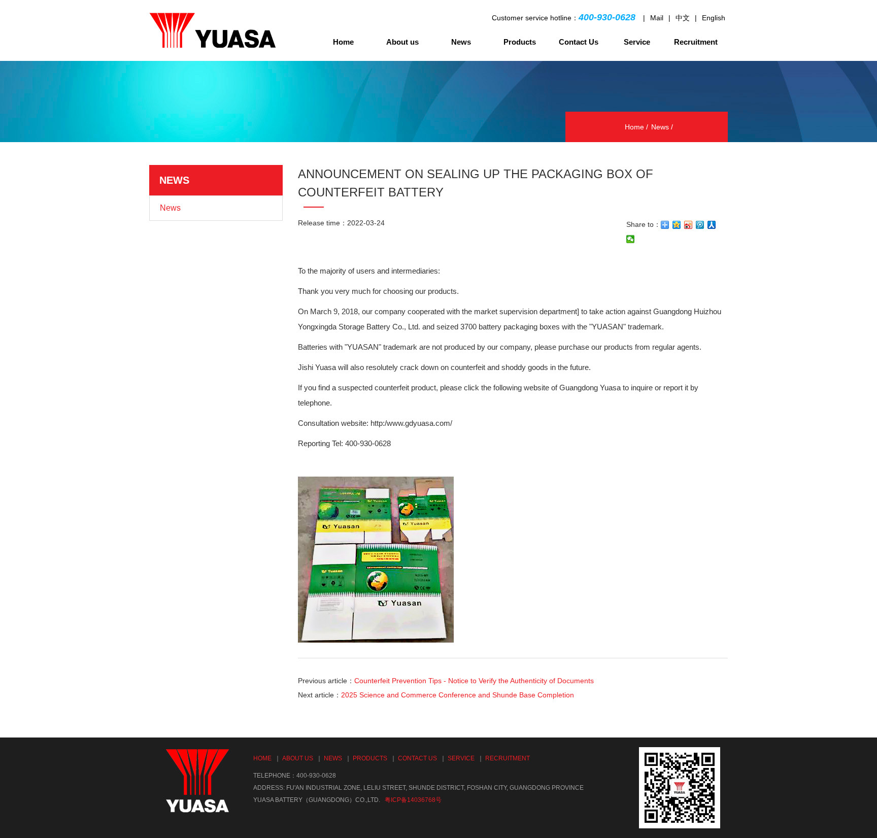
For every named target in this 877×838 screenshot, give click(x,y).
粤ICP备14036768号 (413, 799)
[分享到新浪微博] (688, 225)
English (713, 18)
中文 (683, 18)
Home (343, 42)
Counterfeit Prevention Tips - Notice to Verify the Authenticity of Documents (474, 681)
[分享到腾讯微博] (700, 225)
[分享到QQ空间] (676, 225)
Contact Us (578, 42)
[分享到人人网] (711, 225)
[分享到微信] (630, 239)
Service (637, 42)
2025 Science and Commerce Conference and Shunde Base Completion (457, 695)
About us (402, 42)
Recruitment (696, 42)
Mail (656, 18)
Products (519, 42)
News (461, 42)
